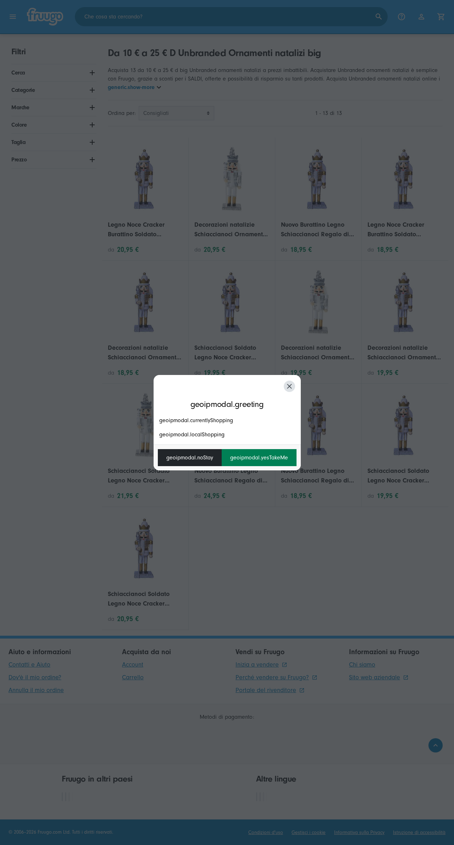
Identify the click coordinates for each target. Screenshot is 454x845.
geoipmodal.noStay (189, 457)
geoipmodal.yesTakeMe (259, 457)
